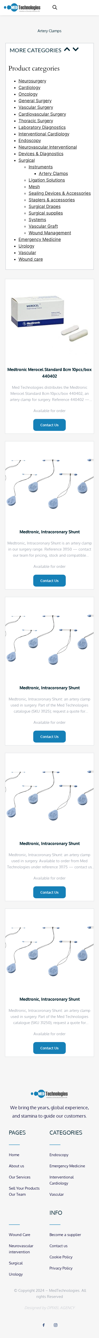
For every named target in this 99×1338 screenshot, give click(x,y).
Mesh (34, 186)
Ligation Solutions (47, 180)
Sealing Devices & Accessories (60, 193)
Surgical (27, 160)
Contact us (59, 1245)
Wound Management (50, 232)
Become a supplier (65, 1234)
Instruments (41, 166)
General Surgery (35, 100)
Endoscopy (30, 140)
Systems (37, 219)
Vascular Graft (43, 226)
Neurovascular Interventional (48, 147)
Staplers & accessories (52, 199)
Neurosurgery (32, 80)
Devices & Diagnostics (41, 153)
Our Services (19, 1177)
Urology (26, 246)
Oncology (28, 94)
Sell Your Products (24, 1188)
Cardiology (29, 87)
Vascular (27, 252)
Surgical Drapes (45, 206)
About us (16, 1166)
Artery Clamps (53, 173)
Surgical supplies (46, 213)
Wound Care (19, 1234)
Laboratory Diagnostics (42, 127)
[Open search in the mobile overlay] (54, 7)
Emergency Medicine (40, 239)
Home (14, 1154)
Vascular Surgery (36, 107)
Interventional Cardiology (44, 133)
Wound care (31, 259)
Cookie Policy (61, 1257)
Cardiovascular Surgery (42, 114)
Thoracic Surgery (36, 120)
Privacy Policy (61, 1268)
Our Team (17, 1194)
